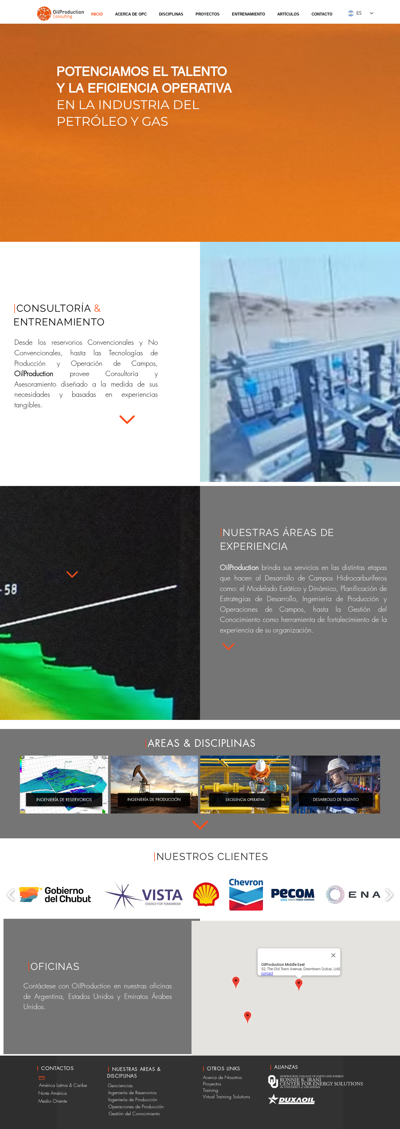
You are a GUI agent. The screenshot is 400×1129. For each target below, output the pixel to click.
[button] (131, 14)
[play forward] (389, 894)
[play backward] (11, 894)
